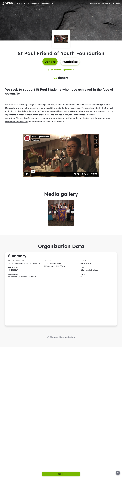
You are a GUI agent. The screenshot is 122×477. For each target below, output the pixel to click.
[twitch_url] (81, 276)
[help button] (118, 473)
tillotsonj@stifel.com (90, 270)
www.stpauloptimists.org (16, 121)
